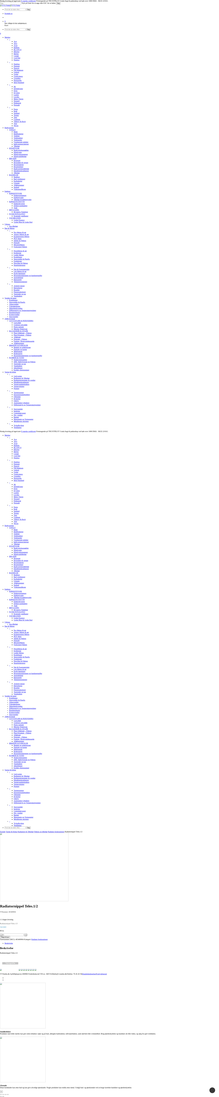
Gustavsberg (18, 474)
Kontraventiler (14, 712)
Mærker (7, 435)
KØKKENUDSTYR (17, 600)
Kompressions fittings (21, 634)
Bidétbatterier (18, 532)
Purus (16, 507)
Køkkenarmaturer (20, 593)
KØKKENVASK (15, 591)
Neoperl (17, 499)
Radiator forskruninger (56, 832)
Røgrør (16, 815)
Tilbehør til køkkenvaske (22, 597)
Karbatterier (18, 579)
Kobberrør (17, 651)
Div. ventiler (18, 813)
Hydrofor (17, 797)
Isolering (17, 809)
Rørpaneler (18, 678)
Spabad (16, 585)
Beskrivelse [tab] (9, 943)
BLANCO (17, 448)
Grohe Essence (19, 618)
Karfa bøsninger (19, 671)
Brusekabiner (18, 565)
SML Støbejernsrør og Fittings (24, 760)
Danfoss (17, 462)
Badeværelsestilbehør (21, 567)
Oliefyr (16, 799)
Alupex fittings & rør (21, 632)
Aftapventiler (14, 702)
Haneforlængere (19, 663)
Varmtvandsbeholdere (21, 782)
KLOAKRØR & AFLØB (18, 729)
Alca (15, 441)
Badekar (17, 575)
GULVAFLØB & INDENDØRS (21, 719)
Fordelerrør (18, 659)
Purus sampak (19, 725)
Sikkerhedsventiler (15, 706)
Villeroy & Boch (20, 519)
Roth (15, 509)
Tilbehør (17, 544)
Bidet (16, 530)
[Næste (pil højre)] (3, 1096)
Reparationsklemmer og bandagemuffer (28, 673)
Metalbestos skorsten (21, 819)
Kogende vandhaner (21, 614)
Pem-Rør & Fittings (21, 661)
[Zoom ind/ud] (1, 1094)
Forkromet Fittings (20, 645)
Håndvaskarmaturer (21, 552)
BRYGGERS (14, 608)
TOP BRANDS (15, 616)
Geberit (16, 470)
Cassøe (16, 454)
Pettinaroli (17, 501)
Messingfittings (19, 643)
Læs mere (3, 927)
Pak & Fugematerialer (21, 667)
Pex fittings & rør (20, 630)
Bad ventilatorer (19, 577)
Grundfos (17, 476)
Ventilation (17, 825)
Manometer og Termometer (23, 817)
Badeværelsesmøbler (21, 548)
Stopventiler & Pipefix (22, 657)
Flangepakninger (20, 690)
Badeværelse (9, 526)
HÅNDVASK (14, 546)
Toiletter (17, 534)
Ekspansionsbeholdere (22, 793)
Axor (15, 443)
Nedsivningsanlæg (20, 758)
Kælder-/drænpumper (21, 768)
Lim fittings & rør (20, 669)
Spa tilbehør (13, 624)
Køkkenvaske (19, 595)
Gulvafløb (17, 721)
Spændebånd (18, 675)
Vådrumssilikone (20, 587)
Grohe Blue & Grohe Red (23, 620)
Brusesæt (17, 558)
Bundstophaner (14, 710)
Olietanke (17, 795)
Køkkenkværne (19, 602)
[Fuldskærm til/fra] (3, 1094)
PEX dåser (17, 636)
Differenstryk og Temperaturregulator (22, 708)
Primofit (17, 641)
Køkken (7, 589)
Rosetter (17, 688)
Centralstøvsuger (20, 811)
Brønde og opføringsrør (22, 745)
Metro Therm (18, 497)
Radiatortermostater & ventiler (24, 778)
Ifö (15, 485)
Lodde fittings (19, 653)
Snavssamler (13, 715)
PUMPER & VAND (16, 756)
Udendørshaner (14, 704)
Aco (15, 439)
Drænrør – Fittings (20, 737)
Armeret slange (19, 684)
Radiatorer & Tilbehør (22, 776)
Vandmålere (18, 694)
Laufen (16, 493)
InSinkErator (18, 487)
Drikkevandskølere (20, 604)
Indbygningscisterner (21, 542)
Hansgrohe (18, 478)
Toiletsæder (18, 538)
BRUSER (12, 556)
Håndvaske (18, 550)
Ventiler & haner (10, 696)
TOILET (12, 528)
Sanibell (17, 511)
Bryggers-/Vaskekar (21, 610)
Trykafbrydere (19, 823)
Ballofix (17, 446)
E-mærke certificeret (28, 1)
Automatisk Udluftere (21, 801)
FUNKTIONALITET (17, 612)
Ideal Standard (19, 480)
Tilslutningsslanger (20, 680)
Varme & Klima (10, 770)
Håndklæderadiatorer (21, 569)
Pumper (16, 786)
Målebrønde (18, 749)
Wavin (16, 524)
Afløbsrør (17, 735)
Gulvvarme (18, 774)
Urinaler (17, 581)
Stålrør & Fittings (20, 639)
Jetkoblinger (18, 766)
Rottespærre (18, 751)
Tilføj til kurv (5, 937)
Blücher (16, 450)
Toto (15, 515)
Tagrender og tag (20, 692)
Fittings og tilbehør (41, 832)
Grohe (16, 472)
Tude (15, 606)
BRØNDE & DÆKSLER (18, 743)
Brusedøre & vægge (21, 561)
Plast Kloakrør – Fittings (22, 733)
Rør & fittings (9, 626)
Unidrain (17, 517)
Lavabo (16, 495)
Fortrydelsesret (101, 974)
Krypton (17, 491)
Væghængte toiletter (21, 540)
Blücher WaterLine (20, 727)
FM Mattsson (18, 468)
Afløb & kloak (10, 717)
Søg (58, 3)
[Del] (5, 1094)
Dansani (17, 464)
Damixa (16, 458)
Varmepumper (19, 790)
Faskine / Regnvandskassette (24, 739)
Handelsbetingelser (89, 974)
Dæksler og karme (20, 747)
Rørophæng (18, 686)
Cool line (17, 456)
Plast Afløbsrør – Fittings (23, 731)
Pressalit (17, 503)
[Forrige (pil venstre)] (1, 1096)
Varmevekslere (19, 784)
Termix (16, 513)
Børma (16, 452)
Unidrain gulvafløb (20, 723)
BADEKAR (13, 573)
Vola (15, 521)
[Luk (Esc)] (8, 1094)
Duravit (16, 466)
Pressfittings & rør (20, 649)
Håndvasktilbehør (20, 554)
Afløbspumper (19, 583)
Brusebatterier (19, 563)
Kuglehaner (18, 655)
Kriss (15, 489)
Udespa (7, 622)
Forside (2, 832)
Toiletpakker (18, 536)
